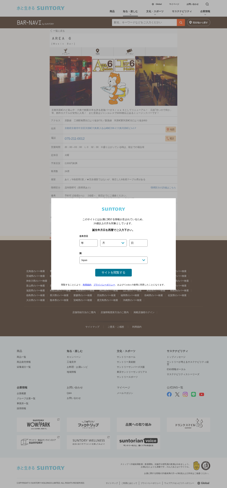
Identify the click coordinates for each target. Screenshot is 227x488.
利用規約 (87, 284)
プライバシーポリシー (104, 284)
